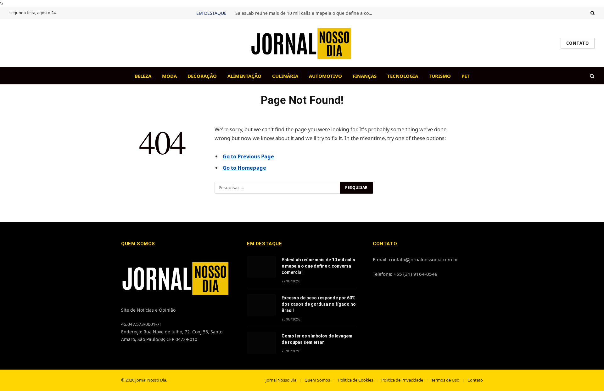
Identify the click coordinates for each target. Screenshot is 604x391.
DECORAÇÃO (202, 76)
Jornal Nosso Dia (281, 380)
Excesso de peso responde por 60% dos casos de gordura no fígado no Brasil (319, 304)
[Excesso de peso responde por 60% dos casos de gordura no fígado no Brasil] (261, 305)
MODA (169, 76)
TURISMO (440, 76)
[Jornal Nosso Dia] (302, 43)
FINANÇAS (365, 76)
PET (465, 76)
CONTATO (577, 43)
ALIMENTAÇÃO (244, 76)
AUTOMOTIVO (325, 76)
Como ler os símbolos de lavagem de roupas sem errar (317, 339)
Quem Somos (317, 380)
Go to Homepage (244, 167)
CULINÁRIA (285, 76)
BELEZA (143, 76)
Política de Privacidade (402, 380)
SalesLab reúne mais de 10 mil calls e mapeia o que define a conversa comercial (306, 13)
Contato (475, 380)
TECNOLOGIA (402, 76)
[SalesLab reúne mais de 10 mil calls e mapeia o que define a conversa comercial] (261, 267)
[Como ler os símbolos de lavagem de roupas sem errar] (261, 343)
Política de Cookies (355, 380)
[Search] (592, 13)
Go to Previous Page (248, 156)
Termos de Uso (445, 380)
